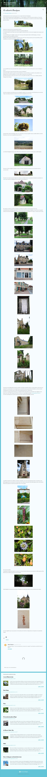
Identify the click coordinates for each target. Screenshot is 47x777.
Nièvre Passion (11, 644)
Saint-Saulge (6, 690)
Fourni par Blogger (24, 771)
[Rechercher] (45, 3)
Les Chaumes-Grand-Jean (8, 730)
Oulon (4, 703)
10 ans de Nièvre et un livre (8, 677)
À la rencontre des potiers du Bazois (10, 717)
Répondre (10, 649)
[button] (43, 10)
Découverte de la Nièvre (10, 3)
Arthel (4, 743)
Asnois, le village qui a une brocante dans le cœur (12, 757)
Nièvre (7, 639)
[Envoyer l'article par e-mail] (6, 637)
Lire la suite (41, 686)
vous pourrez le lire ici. (36, 393)
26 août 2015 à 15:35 (17, 644)
